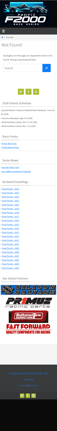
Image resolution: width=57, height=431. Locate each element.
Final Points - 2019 (10, 208)
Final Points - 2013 (10, 232)
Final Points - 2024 (10, 188)
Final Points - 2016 (10, 220)
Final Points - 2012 (10, 236)
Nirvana (22, 385)
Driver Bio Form (9, 143)
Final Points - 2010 (10, 244)
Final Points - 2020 (10, 204)
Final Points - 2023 (10, 192)
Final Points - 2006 (10, 260)
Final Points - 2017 (10, 216)
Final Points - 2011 (10, 240)
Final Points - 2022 (10, 196)
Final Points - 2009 (10, 248)
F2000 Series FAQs (10, 147)
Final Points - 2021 (10, 200)
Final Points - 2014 (10, 228)
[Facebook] (28, 92)
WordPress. (33, 385)
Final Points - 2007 (10, 256)
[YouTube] (21, 92)
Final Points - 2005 (10, 264)
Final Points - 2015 (10, 224)
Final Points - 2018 (10, 212)
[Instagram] (36, 92)
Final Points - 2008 (10, 252)
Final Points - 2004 (10, 268)
